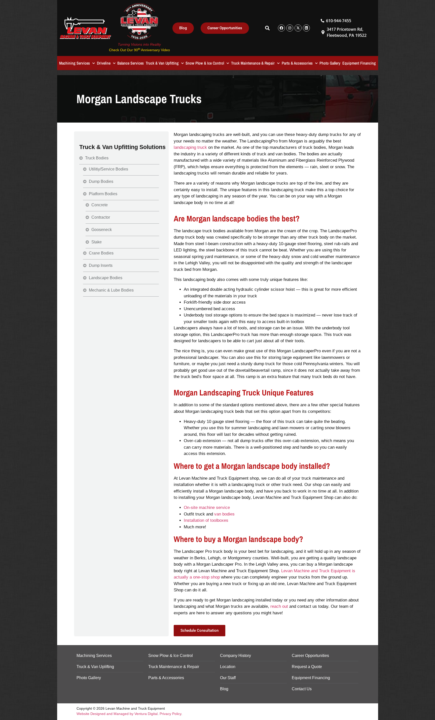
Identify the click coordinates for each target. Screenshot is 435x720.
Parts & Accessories (297, 63)
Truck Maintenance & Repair (253, 63)
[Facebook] (281, 28)
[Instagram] (289, 28)
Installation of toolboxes (206, 520)
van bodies (224, 514)
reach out (279, 606)
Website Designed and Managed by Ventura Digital (117, 714)
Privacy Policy (170, 714)
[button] (267, 28)
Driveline (104, 63)
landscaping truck (190, 147)
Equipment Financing (359, 63)
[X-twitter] (298, 28)
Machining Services (74, 63)
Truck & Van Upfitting (162, 63)
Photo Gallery (329, 63)
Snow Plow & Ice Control (205, 63)
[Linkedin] (306, 28)
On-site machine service (207, 507)
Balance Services (130, 63)
